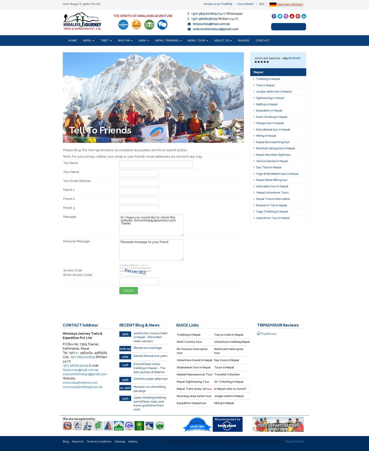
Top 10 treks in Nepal (228, 334)
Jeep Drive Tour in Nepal (273, 218)
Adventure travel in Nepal (194, 360)
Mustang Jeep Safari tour (194, 396)
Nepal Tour (196, 40)
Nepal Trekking (167, 40)
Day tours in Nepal (226, 360)
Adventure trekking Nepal (232, 341)
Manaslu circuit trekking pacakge (150, 388)
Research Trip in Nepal (271, 205)
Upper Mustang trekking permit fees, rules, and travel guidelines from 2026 (150, 403)
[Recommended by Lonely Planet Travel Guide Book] (123, 25)
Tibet (105, 40)
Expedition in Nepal (269, 110)
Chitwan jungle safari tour (151, 378)
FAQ (261, 4)
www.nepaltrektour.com (80, 382)
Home (73, 40)
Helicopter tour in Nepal (272, 186)
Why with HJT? (289, 26)
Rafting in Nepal (267, 104)
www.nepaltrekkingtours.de (82, 387)
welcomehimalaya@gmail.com (216, 29)
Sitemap (119, 441)
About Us (222, 40)
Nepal (87, 40)
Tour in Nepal (265, 85)
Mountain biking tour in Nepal (275, 148)
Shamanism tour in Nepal (194, 367)
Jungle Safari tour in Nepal (274, 91)
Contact (263, 40)
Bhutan (124, 40)
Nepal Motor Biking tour (272, 180)
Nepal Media (294, 441)
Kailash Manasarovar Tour (194, 374)
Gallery (133, 441)
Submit (128, 290)
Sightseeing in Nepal (270, 98)
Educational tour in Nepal (273, 129)
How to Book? (245, 4)
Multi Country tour (189, 341)
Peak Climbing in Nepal (271, 117)
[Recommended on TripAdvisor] (149, 25)
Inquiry (244, 40)
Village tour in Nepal (270, 123)
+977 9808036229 (204, 18)
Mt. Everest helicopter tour (192, 351)
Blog (66, 441)
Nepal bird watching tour (273, 142)
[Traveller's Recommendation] (162, 25)
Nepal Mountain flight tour (273, 154)
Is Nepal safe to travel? (230, 388)
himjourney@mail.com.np (211, 24)
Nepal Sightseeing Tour (193, 381)
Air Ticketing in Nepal (228, 381)
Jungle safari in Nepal (229, 396)
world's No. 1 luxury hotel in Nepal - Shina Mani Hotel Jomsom (150, 337)
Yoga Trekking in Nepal (272, 211)
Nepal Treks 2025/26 (194, 388)
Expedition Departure (191, 403)
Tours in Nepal (224, 367)
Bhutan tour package (148, 347)
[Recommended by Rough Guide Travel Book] (136, 25)
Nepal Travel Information (273, 199)
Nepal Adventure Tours (272, 192)
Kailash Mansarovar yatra (150, 355)
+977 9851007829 (204, 13)
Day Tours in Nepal (268, 167)
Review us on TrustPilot (218, 4)
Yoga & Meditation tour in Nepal (277, 173)
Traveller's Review (227, 374)
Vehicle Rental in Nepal (272, 161)
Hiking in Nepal (266, 135)
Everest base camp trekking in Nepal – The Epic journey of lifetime (149, 367)
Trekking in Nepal (268, 79)
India (143, 40)
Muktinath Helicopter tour (229, 351)
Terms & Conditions (98, 441)
